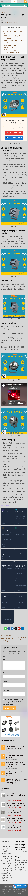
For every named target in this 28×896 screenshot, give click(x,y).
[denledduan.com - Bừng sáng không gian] (14, 1)
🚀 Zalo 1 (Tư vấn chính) (14, 133)
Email (5, 681)
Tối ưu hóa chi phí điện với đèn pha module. (15, 772)
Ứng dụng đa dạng (10, 45)
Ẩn (18, 27)
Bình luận (6, 659)
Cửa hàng (12, 890)
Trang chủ (5, 890)
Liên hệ (24, 890)
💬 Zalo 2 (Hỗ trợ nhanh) (14, 138)
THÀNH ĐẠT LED (19, 894)
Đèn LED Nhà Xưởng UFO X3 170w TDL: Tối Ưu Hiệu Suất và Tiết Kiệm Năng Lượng (16, 781)
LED (4, 180)
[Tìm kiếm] (25, 5)
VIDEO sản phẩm (6, 891)
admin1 (15, 22)
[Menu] (2, 2)
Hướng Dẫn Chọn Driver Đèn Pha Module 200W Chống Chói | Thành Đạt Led (16, 748)
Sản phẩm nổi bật (12, 52)
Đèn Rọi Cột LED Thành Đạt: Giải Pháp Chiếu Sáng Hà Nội (7, 638)
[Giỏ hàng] (25, 1)
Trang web (6, 690)
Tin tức (3, 12)
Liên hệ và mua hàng (11, 47)
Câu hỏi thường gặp (10, 50)
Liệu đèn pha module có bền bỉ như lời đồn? (15, 756)
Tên (4, 673)
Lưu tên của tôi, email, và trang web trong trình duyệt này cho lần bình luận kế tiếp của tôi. (14, 701)
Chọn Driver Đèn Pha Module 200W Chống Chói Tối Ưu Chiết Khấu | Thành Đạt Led (15, 764)
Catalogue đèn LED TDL (19, 891)
